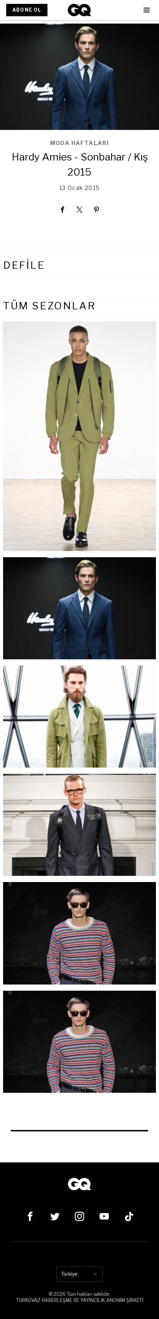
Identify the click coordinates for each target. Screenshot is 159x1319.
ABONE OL (26, 10)
